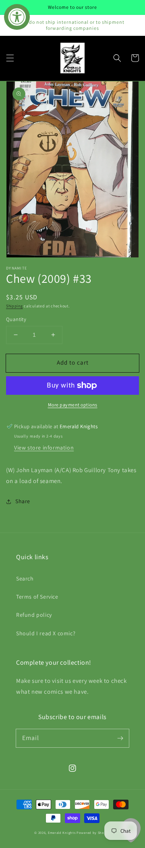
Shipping (14, 306)
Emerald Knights (62, 832)
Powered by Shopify (94, 832)
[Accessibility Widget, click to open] (17, 17)
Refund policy (34, 614)
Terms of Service (37, 596)
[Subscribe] (120, 738)
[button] (10, 58)
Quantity (16, 319)
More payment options (72, 405)
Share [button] (22, 501)
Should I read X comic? (45, 633)
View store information (44, 447)
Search (25, 578)
